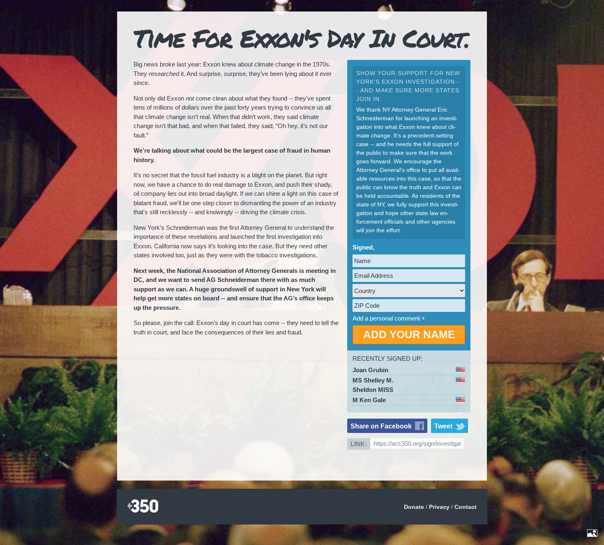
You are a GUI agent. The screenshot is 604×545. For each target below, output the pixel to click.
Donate (414, 507)
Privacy (439, 507)
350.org (142, 506)
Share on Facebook (381, 426)
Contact (465, 507)
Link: (358, 443)
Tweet (443, 426)
